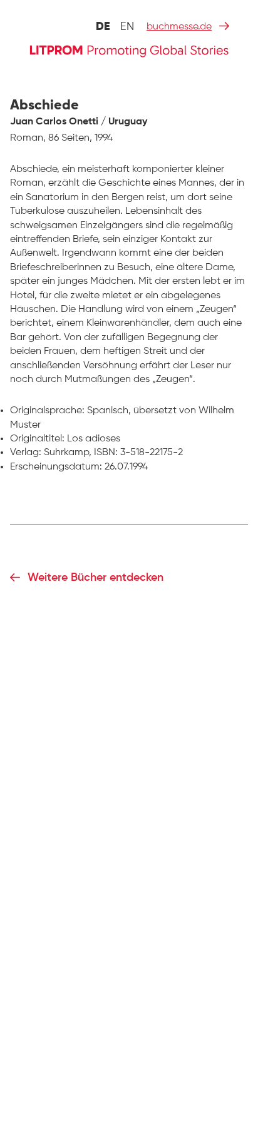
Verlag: (25, 453)
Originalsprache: (47, 411)
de (103, 27)
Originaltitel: (37, 439)
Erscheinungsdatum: (56, 467)
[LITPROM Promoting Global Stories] (129, 49)
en (127, 27)
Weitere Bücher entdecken (95, 577)
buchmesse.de (179, 27)
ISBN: (106, 453)
